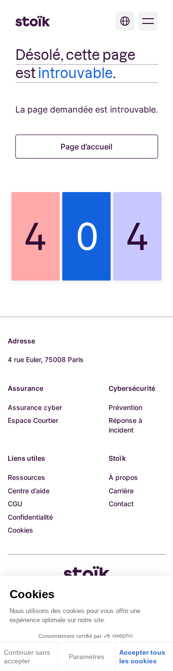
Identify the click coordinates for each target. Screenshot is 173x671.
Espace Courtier (33, 420)
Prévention (125, 407)
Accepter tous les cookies (142, 656)
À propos (123, 477)
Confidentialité (30, 517)
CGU (15, 504)
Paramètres (86, 656)
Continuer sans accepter (27, 656)
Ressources (26, 477)
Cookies (20, 530)
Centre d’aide (28, 491)
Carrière (121, 491)
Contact (121, 504)
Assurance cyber (35, 407)
